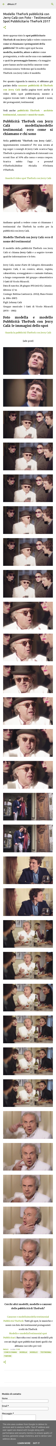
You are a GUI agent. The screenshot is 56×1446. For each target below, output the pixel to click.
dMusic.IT (12, 4)
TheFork (7, 1356)
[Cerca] (52, 4)
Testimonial (46, 1352)
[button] (4, 27)
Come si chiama (10, 1352)
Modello (34, 1352)
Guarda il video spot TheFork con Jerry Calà (28, 178)
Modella (23, 1352)
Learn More (23, 1443)
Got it (36, 1443)
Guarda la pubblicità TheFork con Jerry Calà (28, 332)
